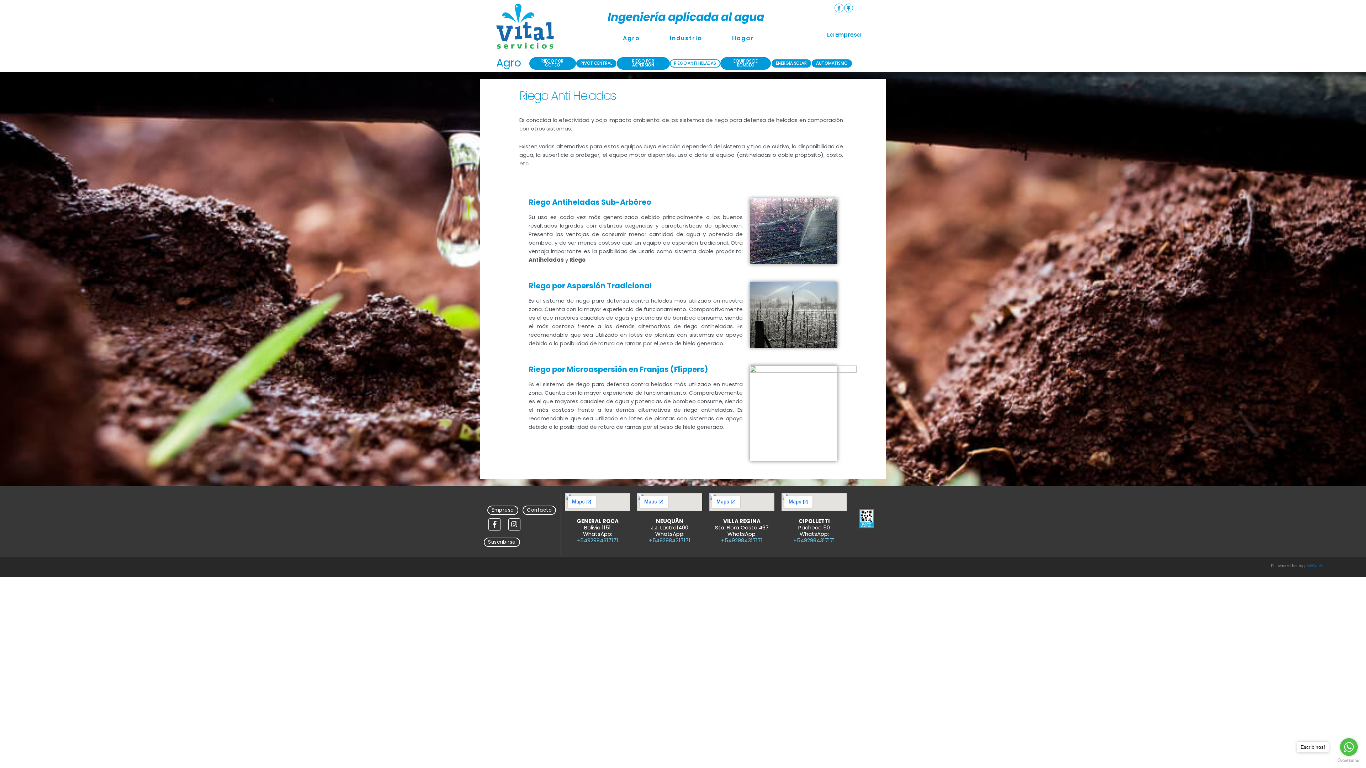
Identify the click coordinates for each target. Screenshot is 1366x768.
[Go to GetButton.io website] (1349, 760)
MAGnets (1315, 566)
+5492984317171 (597, 540)
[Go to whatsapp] (1349, 747)
